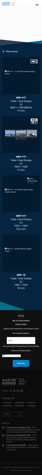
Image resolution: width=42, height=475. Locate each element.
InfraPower (8, 403)
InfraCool (32, 403)
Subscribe (21, 363)
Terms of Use (15, 470)
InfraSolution (20, 403)
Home (4, 13)
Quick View (12, 91)
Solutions (14, 13)
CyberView (25, 13)
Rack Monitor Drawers (21, 16)
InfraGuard (7, 406)
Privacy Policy (27, 470)
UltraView (32, 406)
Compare (30, 91)
